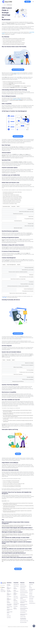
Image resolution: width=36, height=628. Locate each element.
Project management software (9, 599)
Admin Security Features (24, 592)
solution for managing (17, 99)
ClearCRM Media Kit (32, 603)
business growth (16, 72)
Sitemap (30, 587)
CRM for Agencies (16, 584)
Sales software (9, 596)
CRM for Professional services (15, 593)
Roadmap (30, 593)
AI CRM (8, 614)
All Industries (16, 606)
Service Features (22, 589)
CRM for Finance (16, 586)
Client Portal (9, 617)
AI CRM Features (22, 594)
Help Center (31, 584)
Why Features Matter (23, 622)
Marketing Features (23, 586)
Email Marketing (22, 612)
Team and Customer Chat (24, 620)
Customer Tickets (22, 616)
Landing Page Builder (23, 610)
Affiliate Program (31, 596)
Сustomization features (23, 595)
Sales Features (22, 584)
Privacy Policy (31, 601)
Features (22, 582)
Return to (8, 4)
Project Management (23, 606)
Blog (30, 586)
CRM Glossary (31, 598)
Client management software (9, 594)
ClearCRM (30, 595)
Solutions (9, 582)
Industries (16, 582)
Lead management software (9, 588)
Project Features (22, 587)
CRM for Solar (16, 596)
